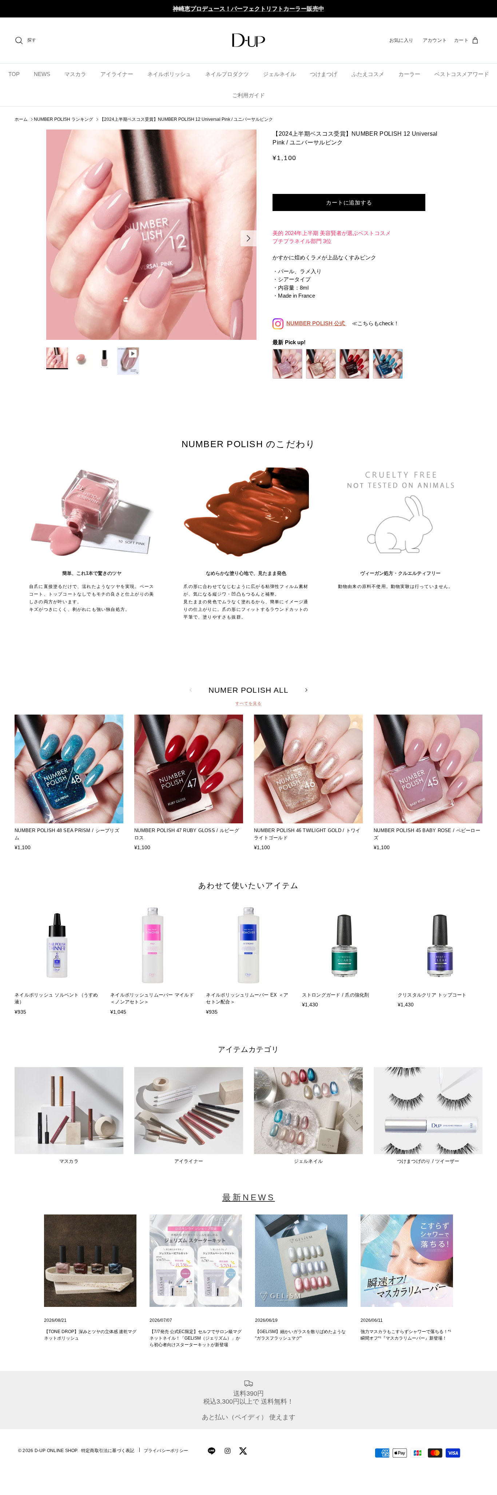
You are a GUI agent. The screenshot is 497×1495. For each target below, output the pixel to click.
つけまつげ (323, 74)
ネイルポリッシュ (169, 74)
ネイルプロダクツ (227, 74)
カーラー (409, 74)
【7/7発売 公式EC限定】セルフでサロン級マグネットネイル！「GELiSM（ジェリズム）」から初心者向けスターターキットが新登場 (196, 1338)
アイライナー (116, 74)
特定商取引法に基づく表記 (108, 1450)
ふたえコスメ (367, 74)
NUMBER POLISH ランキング (63, 119)
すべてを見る (248, 703)
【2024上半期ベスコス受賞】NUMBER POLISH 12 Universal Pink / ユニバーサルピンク (186, 119)
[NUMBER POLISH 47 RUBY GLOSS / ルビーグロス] (354, 364)
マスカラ (75, 74)
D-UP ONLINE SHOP (56, 1450)
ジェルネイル (279, 74)
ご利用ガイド (248, 95)
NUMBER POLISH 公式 (316, 323)
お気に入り (401, 40)
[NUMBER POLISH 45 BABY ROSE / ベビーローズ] (287, 364)
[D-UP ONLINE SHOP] (249, 40)
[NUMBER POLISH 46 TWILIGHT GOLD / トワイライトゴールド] (321, 364)
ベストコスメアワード (461, 74)
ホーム (21, 119)
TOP (14, 74)
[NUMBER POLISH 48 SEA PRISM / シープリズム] (388, 364)
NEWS (42, 74)
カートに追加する (349, 202)
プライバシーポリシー (166, 1450)
